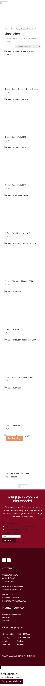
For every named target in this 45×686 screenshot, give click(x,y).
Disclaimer (6, 617)
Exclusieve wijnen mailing (16, 529)
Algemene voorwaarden (11, 614)
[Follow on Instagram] (9, 560)
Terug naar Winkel (10, 681)
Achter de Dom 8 (8, 578)
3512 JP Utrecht (8, 581)
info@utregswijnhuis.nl (15, 586)
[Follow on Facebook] (4, 560)
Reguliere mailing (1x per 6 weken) (20, 526)
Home (6, 29)
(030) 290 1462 (15, 589)
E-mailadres (11, 533)
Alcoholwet (6, 620)
